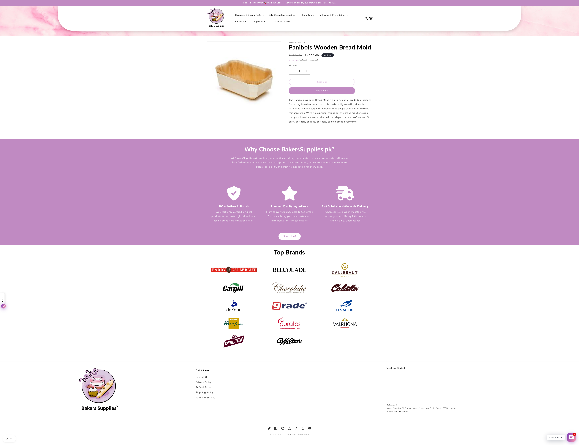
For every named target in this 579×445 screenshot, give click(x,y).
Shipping (293, 60)
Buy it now (322, 90)
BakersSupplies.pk (284, 434)
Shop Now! (289, 236)
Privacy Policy (204, 382)
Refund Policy (204, 387)
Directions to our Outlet (397, 411)
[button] (249, 15)
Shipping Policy (205, 392)
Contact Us (202, 377)
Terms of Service (205, 397)
